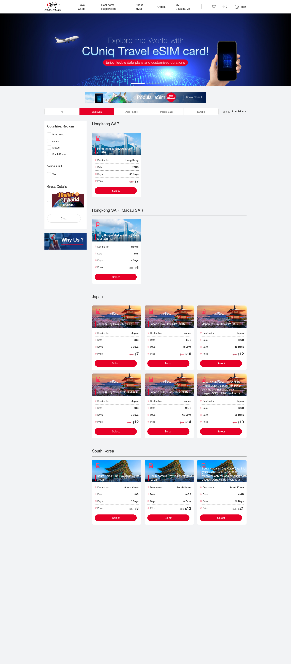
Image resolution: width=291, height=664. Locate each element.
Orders (161, 7)
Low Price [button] (238, 111)
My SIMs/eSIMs (183, 7)
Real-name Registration (108, 7)
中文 (225, 7)
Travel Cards (81, 7)
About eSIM (139, 7)
